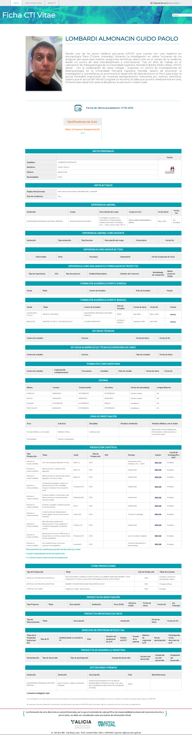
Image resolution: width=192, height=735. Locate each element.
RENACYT (52, 3)
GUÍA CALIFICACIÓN (33, 3)
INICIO (16, 3)
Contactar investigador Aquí (38, 693)
